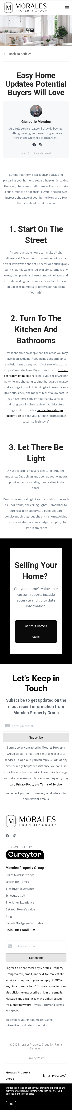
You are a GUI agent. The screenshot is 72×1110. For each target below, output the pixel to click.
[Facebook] (7, 836)
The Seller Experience (20, 902)
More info (40, 1093)
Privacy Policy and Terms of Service (39, 784)
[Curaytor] (25, 858)
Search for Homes (17, 882)
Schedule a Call (15, 895)
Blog (9, 916)
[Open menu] (67, 7)
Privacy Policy (36, 1058)
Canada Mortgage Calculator (24, 923)
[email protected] (54, 1075)
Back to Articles (20, 54)
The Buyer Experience (20, 888)
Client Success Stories (20, 875)
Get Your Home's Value (20, 909)
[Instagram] (14, 836)
